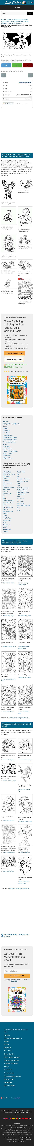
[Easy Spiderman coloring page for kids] (25, 782)
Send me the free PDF (17, 976)
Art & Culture (6, 433)
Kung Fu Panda (7, 518)
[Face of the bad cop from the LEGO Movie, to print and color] (8, 252)
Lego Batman (6, 520)
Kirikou (5, 515)
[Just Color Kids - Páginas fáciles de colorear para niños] (13, 1118)
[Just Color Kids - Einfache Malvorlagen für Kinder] (23, 1118)
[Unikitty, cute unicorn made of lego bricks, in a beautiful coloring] (25, 188)
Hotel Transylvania (8, 500)
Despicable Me (7, 493)
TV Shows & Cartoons (9, 442)
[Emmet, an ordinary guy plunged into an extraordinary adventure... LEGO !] (8, 224)
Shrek (18, 483)
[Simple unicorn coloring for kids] (25, 753)
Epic (4, 496)
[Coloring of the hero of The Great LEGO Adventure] (8, 288)
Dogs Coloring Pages (8, 711)
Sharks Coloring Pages (25, 615)
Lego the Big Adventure (15, 23)
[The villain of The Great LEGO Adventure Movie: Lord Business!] (8, 199)
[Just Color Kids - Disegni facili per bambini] (20, 1118)
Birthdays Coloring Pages (9, 646)
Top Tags (4, 1112)
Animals (5, 428)
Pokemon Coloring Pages (9, 780)
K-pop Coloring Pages (25, 677)
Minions (5, 527)
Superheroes (6, 446)
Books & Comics (7, 453)
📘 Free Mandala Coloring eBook (10, 1098)
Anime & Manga (7, 449)
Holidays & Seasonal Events (11, 424)
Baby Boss (6, 480)
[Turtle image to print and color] (8, 813)
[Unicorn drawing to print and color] (25, 815)
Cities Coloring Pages (8, 615)
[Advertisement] (17, 128)
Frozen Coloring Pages (9, 852)
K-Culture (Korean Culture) (10, 451)
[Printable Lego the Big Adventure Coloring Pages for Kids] (2, 934)
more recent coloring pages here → (19, 718)
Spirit (18, 496)
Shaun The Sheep (22, 481)
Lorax (4, 522)
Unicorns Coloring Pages (9, 759)
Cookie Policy (24, 1112)
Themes (5, 426)
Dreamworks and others (10, 439)
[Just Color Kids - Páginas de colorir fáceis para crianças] (16, 1118)
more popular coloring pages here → (19, 888)
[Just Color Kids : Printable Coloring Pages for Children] (15, 2)
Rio (18, 474)
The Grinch (20, 501)
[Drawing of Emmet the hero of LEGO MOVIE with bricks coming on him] (25, 269)
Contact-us (9, 1112)
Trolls (18, 508)
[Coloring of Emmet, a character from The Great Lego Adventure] (25, 299)
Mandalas (5, 421)
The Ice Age (20, 503)
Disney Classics (7, 435)
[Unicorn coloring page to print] (8, 753)
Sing (18, 485)
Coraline (5, 491)
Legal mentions (16, 1112)
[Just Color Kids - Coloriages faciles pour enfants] (10, 1118)
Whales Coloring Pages (9, 583)
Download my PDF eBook (14, 353)
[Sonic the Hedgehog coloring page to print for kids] (25, 845)
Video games (6, 455)
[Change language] (32, 2)
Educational (6, 430)
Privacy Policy (14, 981)
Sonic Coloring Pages (24, 852)
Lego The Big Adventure (25, 82)
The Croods (20, 499)
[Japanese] (30, 1118)
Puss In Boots (21, 472)
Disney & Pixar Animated (10, 437)
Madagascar (6, 525)
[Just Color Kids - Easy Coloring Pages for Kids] (5, 1118)
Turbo (18, 510)
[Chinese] (26, 1118)
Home (3, 19)
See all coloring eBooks (14, 359)
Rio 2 (18, 476)
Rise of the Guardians (23, 479)
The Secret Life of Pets (23, 505)
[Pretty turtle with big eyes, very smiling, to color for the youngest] (8, 866)
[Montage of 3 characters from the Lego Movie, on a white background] (25, 243)
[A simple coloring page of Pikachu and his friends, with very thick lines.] (8, 774)
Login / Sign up (28, 2)
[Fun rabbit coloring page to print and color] (25, 875)
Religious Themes (8, 458)
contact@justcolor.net (24, 1137)
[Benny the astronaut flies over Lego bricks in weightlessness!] (8, 268)
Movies (5, 444)
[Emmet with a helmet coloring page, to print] (25, 227)
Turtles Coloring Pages (8, 820)
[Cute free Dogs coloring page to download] (8, 705)
